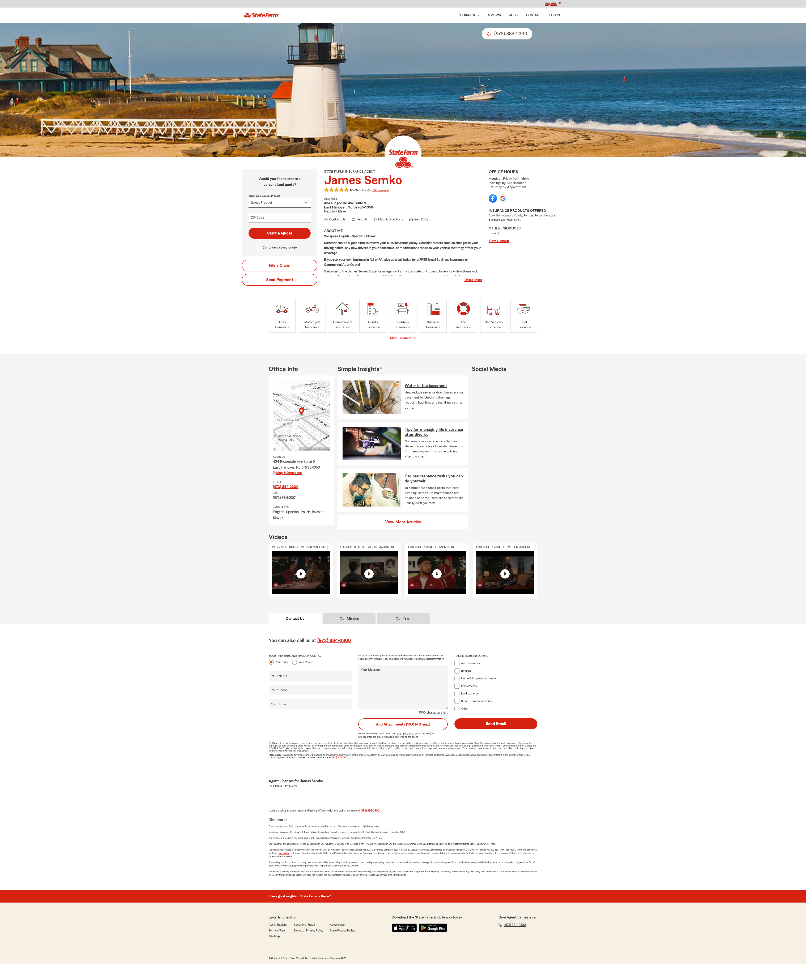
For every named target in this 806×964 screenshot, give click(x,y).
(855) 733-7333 (339, 757)
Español (551, 3)
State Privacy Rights (342, 930)
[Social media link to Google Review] (503, 198)
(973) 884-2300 (285, 487)
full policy (284, 853)
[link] (261, 15)
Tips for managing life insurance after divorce (434, 432)
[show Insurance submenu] (477, 15)
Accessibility (337, 924)
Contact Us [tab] (295, 618)
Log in (554, 15)
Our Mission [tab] (349, 618)
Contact (533, 15)
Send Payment (279, 280)
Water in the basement (426, 386)
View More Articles (403, 522)
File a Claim (279, 265)
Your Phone (306, 662)
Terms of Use (277, 930)
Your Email (282, 662)
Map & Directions (289, 472)
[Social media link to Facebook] (493, 198)
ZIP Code (257, 217)
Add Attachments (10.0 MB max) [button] (403, 724)
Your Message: (371, 669)
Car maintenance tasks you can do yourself (434, 478)
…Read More (473, 279)
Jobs (513, 15)
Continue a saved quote (280, 247)
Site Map (274, 936)
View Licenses (499, 240)
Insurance (467, 15)
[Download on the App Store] (404, 928)
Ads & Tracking (278, 924)
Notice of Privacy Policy (308, 930)
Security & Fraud (304, 924)
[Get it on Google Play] (433, 928)
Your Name (279, 675)
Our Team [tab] (404, 618)
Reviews (494, 15)
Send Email (496, 724)
